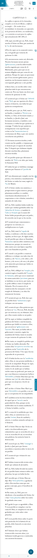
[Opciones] (33, 9)
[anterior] (9, 556)
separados (20, 349)
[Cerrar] (2, 24)
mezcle (20, 400)
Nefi (11, 101)
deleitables (9, 377)
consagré (28, 444)
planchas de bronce (13, 210)
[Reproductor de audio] (30, 551)
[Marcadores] (25, 9)
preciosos (24, 278)
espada (24, 231)
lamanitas (9, 242)
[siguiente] (27, 556)
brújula (15, 213)
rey (15, 310)
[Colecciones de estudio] (21, 9)
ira (8, 46)
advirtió (31, 99)
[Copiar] (2, 32)
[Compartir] (2, 35)
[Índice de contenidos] (2, 8)
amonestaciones (21, 131)
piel (16, 379)
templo (27, 270)
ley (7, 184)
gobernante (21, 327)
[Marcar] (2, 28)
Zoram (25, 113)
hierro (18, 259)
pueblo (26, 169)
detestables (13, 391)
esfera (8, 213)
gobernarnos (10, 64)
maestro (8, 329)
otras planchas (18, 481)
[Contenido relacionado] (29, 9)
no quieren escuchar (22, 346)
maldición (29, 358)
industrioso (22, 301)
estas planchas (15, 498)
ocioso (13, 417)
